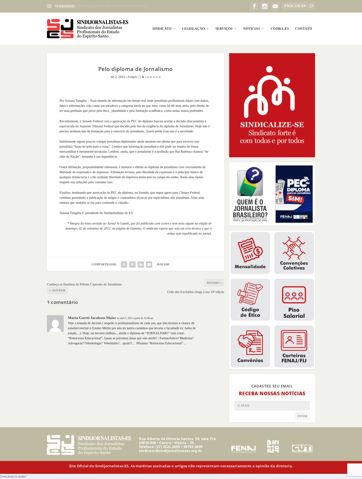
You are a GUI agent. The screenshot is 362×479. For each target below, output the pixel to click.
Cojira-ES (280, 28)
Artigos (132, 77)
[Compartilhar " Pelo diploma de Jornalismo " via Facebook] (124, 264)
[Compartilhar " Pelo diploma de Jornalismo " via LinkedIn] (141, 264)
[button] (13, 476)
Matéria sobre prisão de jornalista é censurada (106, 6)
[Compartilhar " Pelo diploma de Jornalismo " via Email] (149, 264)
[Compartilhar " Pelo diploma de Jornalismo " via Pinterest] (132, 264)
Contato (303, 28)
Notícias (251, 28)
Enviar (302, 416)
